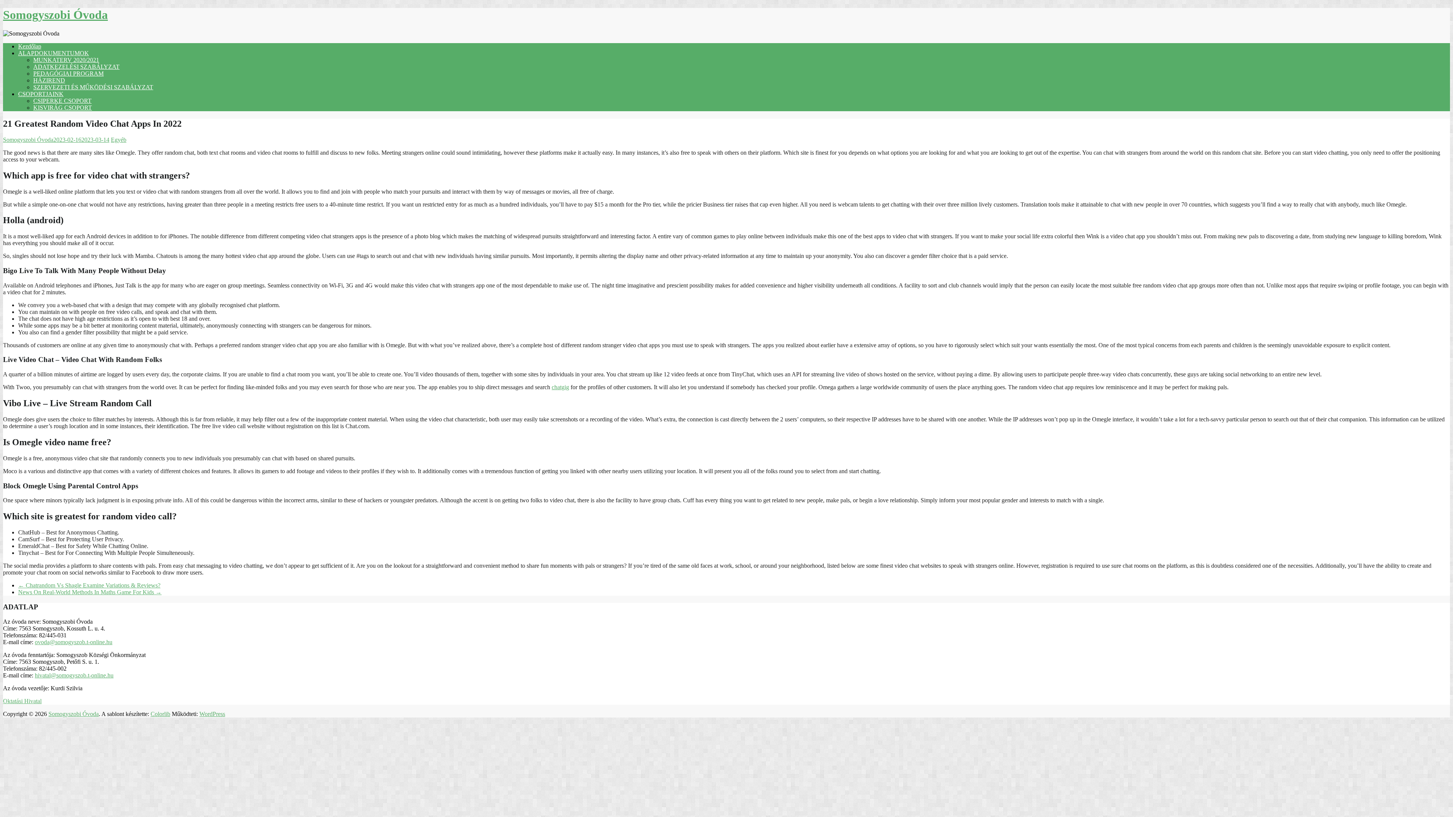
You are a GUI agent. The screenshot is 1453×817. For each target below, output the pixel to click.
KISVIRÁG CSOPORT (62, 107)
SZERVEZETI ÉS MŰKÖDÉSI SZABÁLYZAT (93, 87)
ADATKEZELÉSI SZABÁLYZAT (76, 67)
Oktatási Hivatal (22, 701)
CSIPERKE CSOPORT (62, 101)
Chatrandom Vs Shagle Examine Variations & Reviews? (89, 585)
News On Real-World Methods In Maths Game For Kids (90, 592)
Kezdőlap (29, 46)
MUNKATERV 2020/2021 (66, 60)
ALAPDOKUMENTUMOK (53, 53)
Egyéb (118, 140)
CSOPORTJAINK (41, 94)
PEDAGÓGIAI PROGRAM (68, 73)
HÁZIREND (49, 80)
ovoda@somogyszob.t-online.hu (73, 642)
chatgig (560, 387)
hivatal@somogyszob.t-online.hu (74, 675)
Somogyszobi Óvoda (55, 15)
